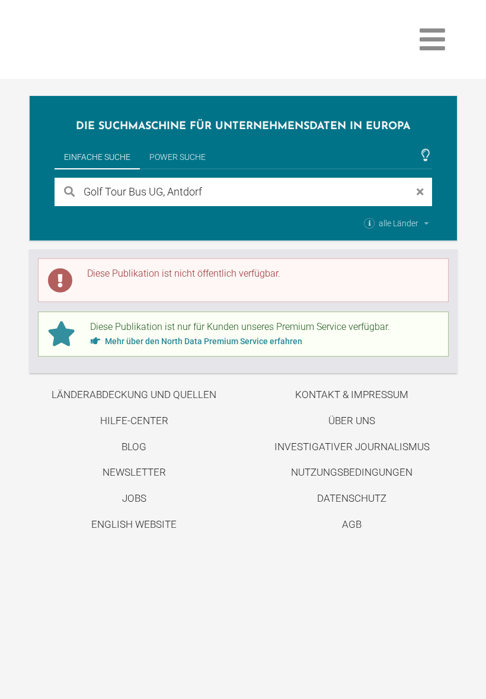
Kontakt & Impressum (351, 394)
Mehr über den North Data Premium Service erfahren (202, 341)
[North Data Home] (98, 39)
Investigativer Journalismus (352, 447)
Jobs (134, 498)
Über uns (351, 421)
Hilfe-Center (134, 421)
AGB (352, 524)
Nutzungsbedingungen (352, 472)
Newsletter (134, 472)
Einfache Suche (97, 157)
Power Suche (177, 157)
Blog (134, 447)
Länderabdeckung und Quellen (134, 394)
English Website (134, 524)
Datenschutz (351, 498)
